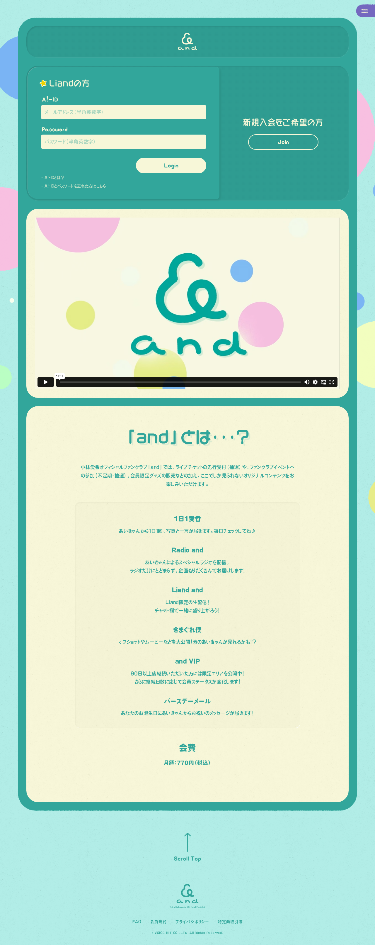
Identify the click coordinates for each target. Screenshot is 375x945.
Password (55, 129)
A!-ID (50, 99)
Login (171, 165)
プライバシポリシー (192, 922)
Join (283, 142)
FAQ (137, 922)
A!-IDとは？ (54, 177)
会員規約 (158, 922)
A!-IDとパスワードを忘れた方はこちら (75, 186)
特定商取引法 (230, 922)
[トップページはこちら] (187, 41)
